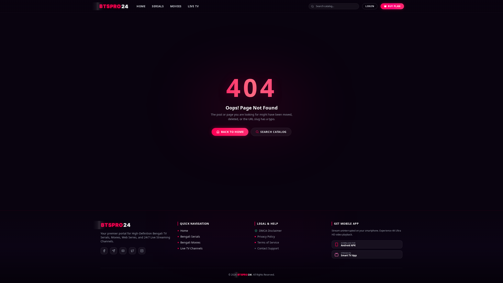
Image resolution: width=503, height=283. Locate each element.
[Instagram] (141, 250)
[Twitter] (132, 250)
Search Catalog (273, 132)
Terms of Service (268, 242)
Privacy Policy (266, 236)
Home (141, 6)
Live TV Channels (191, 248)
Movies (176, 6)
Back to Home (232, 132)
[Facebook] (104, 250)
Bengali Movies (190, 242)
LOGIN (369, 6)
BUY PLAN (394, 6)
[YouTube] (123, 250)
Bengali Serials (190, 236)
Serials (158, 6)
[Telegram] (113, 250)
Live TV (193, 6)
